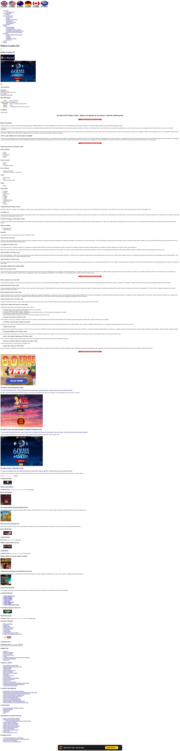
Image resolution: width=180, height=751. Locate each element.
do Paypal (8, 37)
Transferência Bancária (11, 38)
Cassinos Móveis (7, 631)
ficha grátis (5, 10)
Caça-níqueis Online (7, 629)
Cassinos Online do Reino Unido (11, 604)
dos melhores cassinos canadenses (13, 29)
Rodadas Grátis (12, 390)
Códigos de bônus (7, 13)
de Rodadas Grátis (10, 12)
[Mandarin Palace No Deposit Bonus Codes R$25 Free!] (6, 568)
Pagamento (5, 33)
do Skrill (8, 36)
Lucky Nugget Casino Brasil (7, 587)
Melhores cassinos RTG (8, 627)
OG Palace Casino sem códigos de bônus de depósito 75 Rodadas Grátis (21, 429)
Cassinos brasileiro (7, 599)
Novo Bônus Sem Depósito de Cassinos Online (27, 390)
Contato (5, 42)
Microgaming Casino (11, 22)
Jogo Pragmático (10, 23)
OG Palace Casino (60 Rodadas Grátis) (12, 387)
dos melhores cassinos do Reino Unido (14, 31)
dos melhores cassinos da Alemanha (14, 32)
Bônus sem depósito (43, 390)
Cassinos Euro (6, 601)
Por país (5, 26)
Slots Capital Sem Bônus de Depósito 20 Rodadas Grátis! (14, 507)
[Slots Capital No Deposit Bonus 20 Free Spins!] (6, 504)
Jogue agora (3, 89)
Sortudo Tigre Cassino (6, 615)
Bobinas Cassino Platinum (7, 486)
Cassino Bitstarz (4, 550)
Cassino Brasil (6, 24)
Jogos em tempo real (7, 15)
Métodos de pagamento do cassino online (12, 634)
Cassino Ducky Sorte (6, 641)
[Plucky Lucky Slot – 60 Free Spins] (6, 520)
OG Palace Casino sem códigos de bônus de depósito (60, 390)
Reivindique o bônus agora (7, 95)
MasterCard (8, 39)
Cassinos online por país (9, 595)
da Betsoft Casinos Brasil (11, 19)
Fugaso (7, 18)
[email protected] (13, 102)
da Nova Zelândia (10, 28)
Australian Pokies (10, 27)
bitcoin (4, 41)
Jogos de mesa (6, 630)
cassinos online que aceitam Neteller (14, 34)
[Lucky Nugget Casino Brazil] (6, 584)
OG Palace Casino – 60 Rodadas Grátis (12, 468)
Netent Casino (9, 20)
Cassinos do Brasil (7, 597)
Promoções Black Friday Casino (16, 432)
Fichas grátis (6, 625)
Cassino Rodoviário (5, 537)
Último (7, 14)
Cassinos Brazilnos (7, 598)
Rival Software (9, 17)
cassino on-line (5, 390)
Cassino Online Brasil (8, 602)
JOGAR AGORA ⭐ (111, 747)
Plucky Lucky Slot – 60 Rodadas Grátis (10, 523)
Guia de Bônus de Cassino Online (10, 632)
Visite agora (31, 489)
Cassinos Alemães (7, 603)
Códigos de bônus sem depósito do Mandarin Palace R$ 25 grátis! (16, 571)
